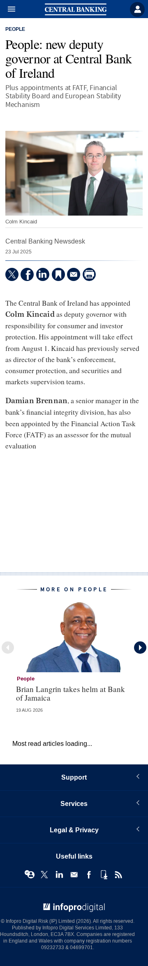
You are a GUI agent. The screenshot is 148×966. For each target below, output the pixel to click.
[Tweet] (11, 274)
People (15, 29)
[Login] (137, 9)
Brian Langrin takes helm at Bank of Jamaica (70, 693)
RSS (118, 875)
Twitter (44, 875)
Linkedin (59, 875)
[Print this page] (89, 274)
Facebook (89, 875)
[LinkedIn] (42, 274)
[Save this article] (58, 274)
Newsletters (74, 875)
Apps (104, 875)
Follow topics (30, 875)
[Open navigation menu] (8, 9)
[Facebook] (27, 274)
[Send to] (73, 274)
